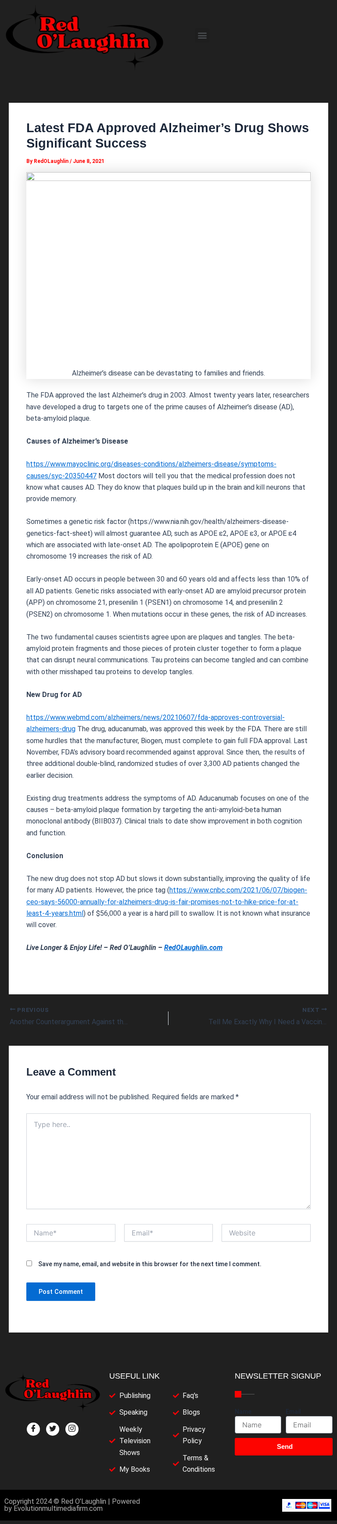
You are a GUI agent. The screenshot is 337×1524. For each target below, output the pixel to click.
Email (293, 1411)
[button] (202, 35)
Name (243, 1411)
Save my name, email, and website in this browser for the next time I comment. (150, 1264)
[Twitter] (52, 1429)
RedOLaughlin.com (193, 947)
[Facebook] (33, 1429)
